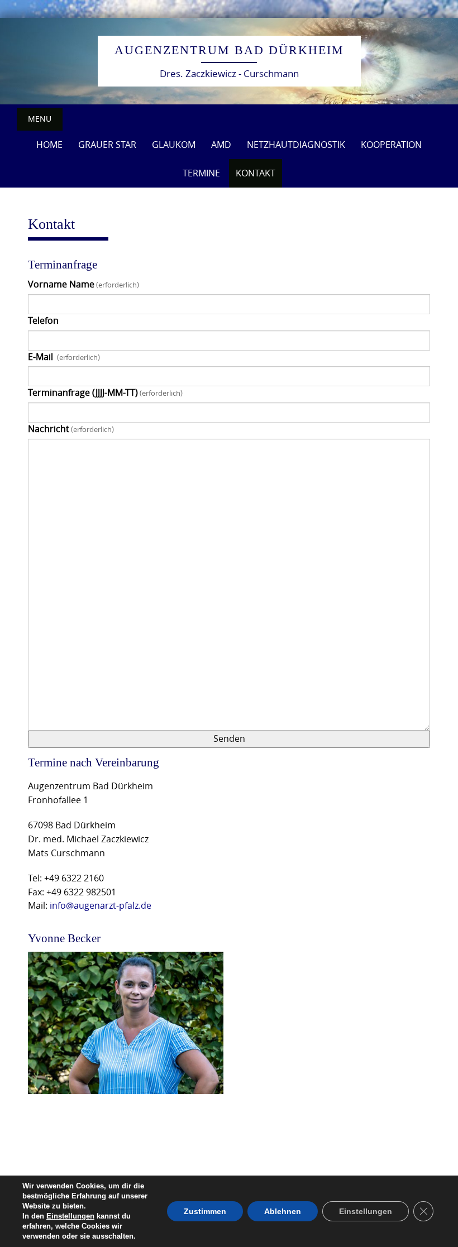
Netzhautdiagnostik (296, 144)
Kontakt (255, 173)
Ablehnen (282, 1211)
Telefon (43, 321)
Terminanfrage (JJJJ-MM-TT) (105, 393)
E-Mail (64, 357)
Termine (201, 173)
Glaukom (173, 144)
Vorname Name (83, 284)
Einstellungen (70, 1216)
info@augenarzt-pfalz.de (100, 906)
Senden (229, 739)
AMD (221, 144)
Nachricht (71, 429)
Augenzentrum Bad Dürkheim (229, 50)
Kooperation (391, 144)
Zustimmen (205, 1211)
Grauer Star (107, 144)
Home (49, 144)
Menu (39, 118)
